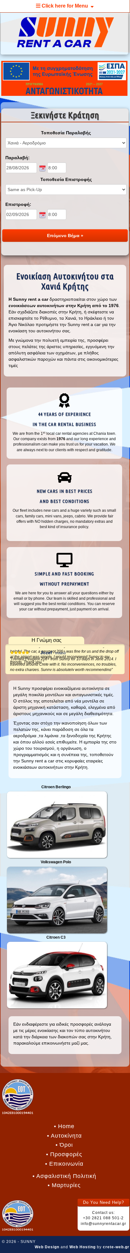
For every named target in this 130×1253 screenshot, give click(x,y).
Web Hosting (82, 1247)
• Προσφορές (64, 1154)
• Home (64, 1126)
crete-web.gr (116, 1247)
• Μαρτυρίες (64, 1185)
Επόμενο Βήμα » (65, 235)
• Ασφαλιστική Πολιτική (64, 1176)
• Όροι (64, 1145)
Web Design (47, 1247)
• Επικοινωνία (64, 1164)
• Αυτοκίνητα (64, 1136)
